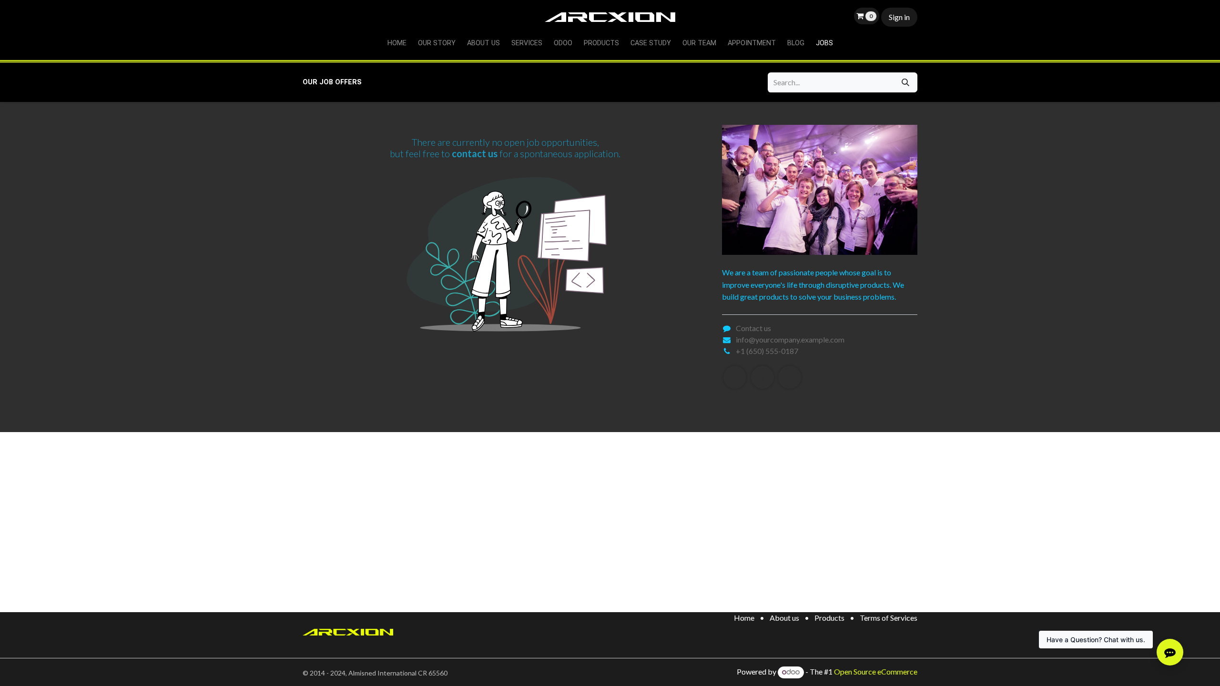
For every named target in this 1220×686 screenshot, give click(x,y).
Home (744, 617)
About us (784, 617)
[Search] (905, 82)
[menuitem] (397, 43)
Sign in (899, 16)
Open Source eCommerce (875, 671)
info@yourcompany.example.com (790, 339)
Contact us (753, 328)
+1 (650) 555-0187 (767, 350)
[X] (762, 377)
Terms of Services (888, 617)
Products (829, 617)
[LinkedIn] (789, 377)
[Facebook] (734, 377)
